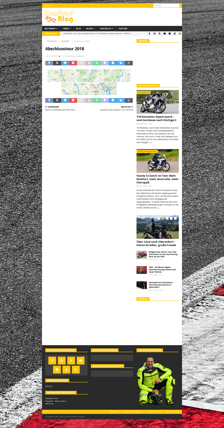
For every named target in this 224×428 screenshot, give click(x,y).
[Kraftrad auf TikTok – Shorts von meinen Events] (174, 33)
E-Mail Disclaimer (154, 411)
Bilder (89, 28)
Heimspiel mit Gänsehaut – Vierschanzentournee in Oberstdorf (161, 284)
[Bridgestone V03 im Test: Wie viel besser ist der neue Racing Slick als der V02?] (141, 254)
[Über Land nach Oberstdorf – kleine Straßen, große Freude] (157, 227)
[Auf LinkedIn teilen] (65, 63)
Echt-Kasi (48, 385)
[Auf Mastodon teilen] (105, 63)
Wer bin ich (105, 28)
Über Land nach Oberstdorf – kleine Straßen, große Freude (156, 243)
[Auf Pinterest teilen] (73, 63)
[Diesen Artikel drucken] (89, 63)
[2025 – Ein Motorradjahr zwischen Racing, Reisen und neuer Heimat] (141, 269)
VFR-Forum (49, 403)
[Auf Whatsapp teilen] (97, 63)
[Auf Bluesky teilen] (121, 63)
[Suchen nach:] (166, 5)
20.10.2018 (53, 56)
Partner (123, 28)
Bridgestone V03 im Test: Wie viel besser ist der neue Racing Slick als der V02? (163, 253)
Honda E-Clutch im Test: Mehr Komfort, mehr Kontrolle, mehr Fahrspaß (157, 179)
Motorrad (50, 28)
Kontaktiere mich (172, 411)
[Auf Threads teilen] (129, 63)
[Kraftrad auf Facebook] (149, 33)
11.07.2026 (143, 186)
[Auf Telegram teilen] (113, 63)
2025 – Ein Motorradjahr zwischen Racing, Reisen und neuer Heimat (162, 268)
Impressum (114, 411)
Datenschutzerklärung (133, 411)
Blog (78, 28)
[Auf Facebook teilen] (49, 63)
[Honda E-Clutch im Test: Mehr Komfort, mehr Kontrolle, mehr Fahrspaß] (157, 161)
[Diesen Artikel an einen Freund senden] (81, 63)
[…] (150, 142)
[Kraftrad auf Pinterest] (169, 33)
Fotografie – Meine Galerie (55, 400)
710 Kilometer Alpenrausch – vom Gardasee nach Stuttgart (156, 118)
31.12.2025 (154, 274)
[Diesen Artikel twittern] (57, 63)
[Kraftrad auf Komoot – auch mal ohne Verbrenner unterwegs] (179, 33)
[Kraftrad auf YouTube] (164, 33)
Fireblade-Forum (51, 397)
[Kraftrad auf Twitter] (159, 33)
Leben (66, 28)
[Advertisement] (157, 63)
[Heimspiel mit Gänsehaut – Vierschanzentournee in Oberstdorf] (141, 284)
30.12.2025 (154, 289)
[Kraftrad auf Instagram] (154, 33)
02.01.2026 (154, 259)
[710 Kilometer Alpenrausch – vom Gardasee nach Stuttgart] (157, 102)
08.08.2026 (143, 124)
